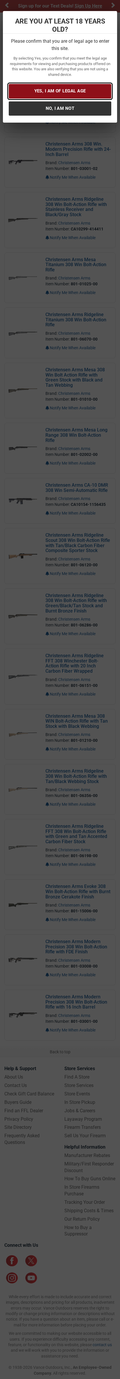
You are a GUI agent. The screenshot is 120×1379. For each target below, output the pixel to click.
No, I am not (60, 108)
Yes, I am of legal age (60, 91)
